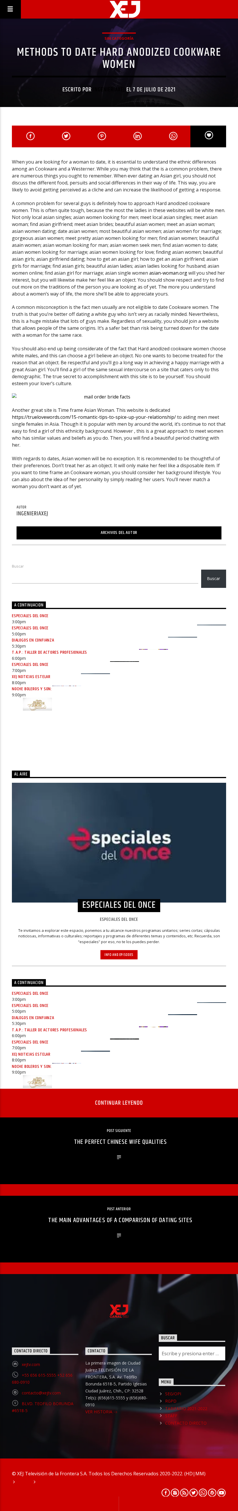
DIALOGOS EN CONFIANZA (33, 640)
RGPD (170, 1401)
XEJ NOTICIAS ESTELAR (31, 676)
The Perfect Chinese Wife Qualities (120, 1142)
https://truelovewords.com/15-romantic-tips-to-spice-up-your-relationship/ (94, 417)
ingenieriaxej (109, 89)
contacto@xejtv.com (41, 1393)
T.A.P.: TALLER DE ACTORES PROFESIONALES (49, 652)
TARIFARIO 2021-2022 (186, 1408)
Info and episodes (119, 955)
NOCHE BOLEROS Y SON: (32, 689)
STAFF (171, 1415)
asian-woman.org (168, 273)
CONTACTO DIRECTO (186, 1423)
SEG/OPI (173, 1393)
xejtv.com (31, 1364)
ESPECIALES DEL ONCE (30, 615)
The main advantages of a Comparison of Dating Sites (120, 1220)
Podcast (47, 1482)
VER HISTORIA (99, 1411)
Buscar (18, 566)
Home (23, 1482)
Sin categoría (119, 38)
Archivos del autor (119, 532)
